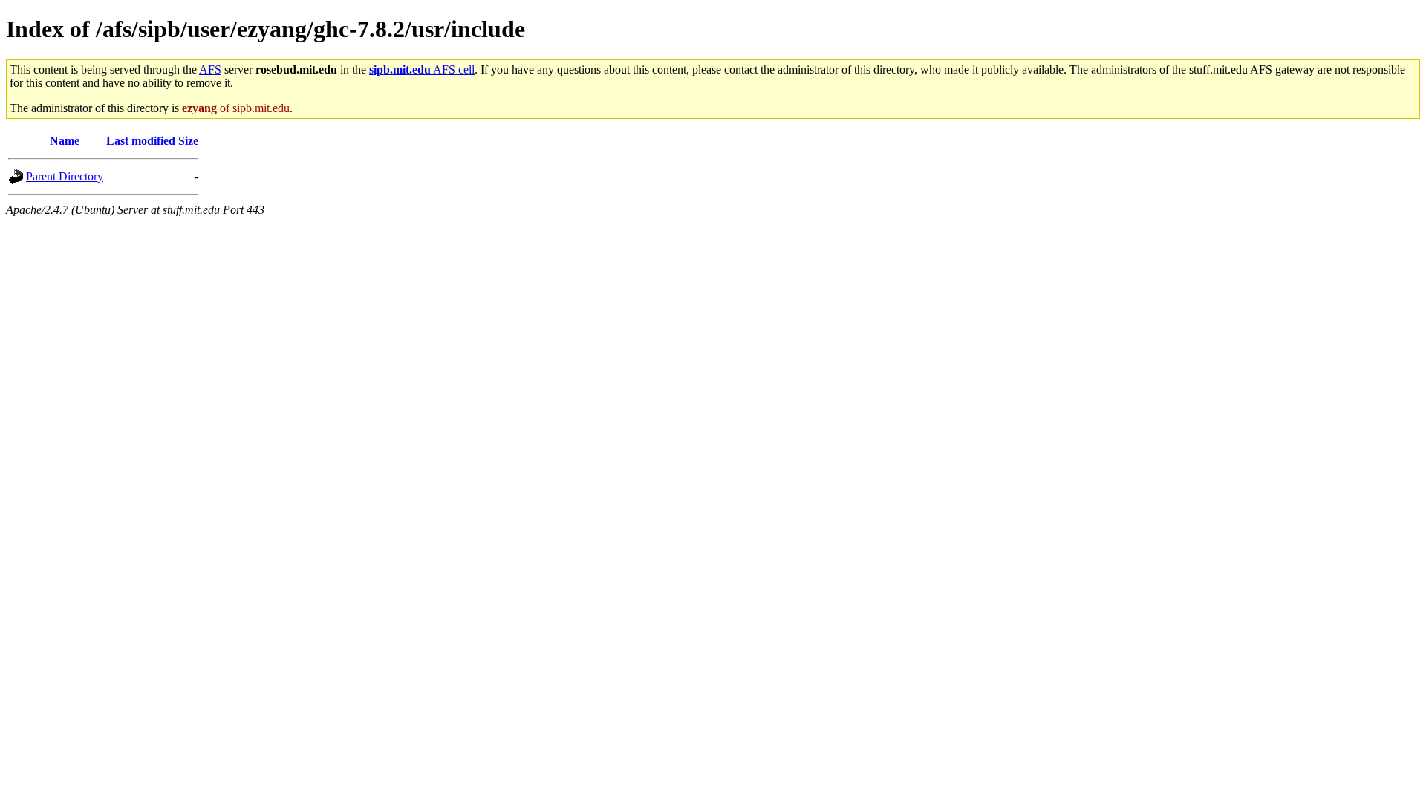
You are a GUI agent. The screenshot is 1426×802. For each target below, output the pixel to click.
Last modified (140, 140)
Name (64, 140)
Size (188, 140)
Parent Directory (64, 176)
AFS (210, 69)
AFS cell (422, 69)
